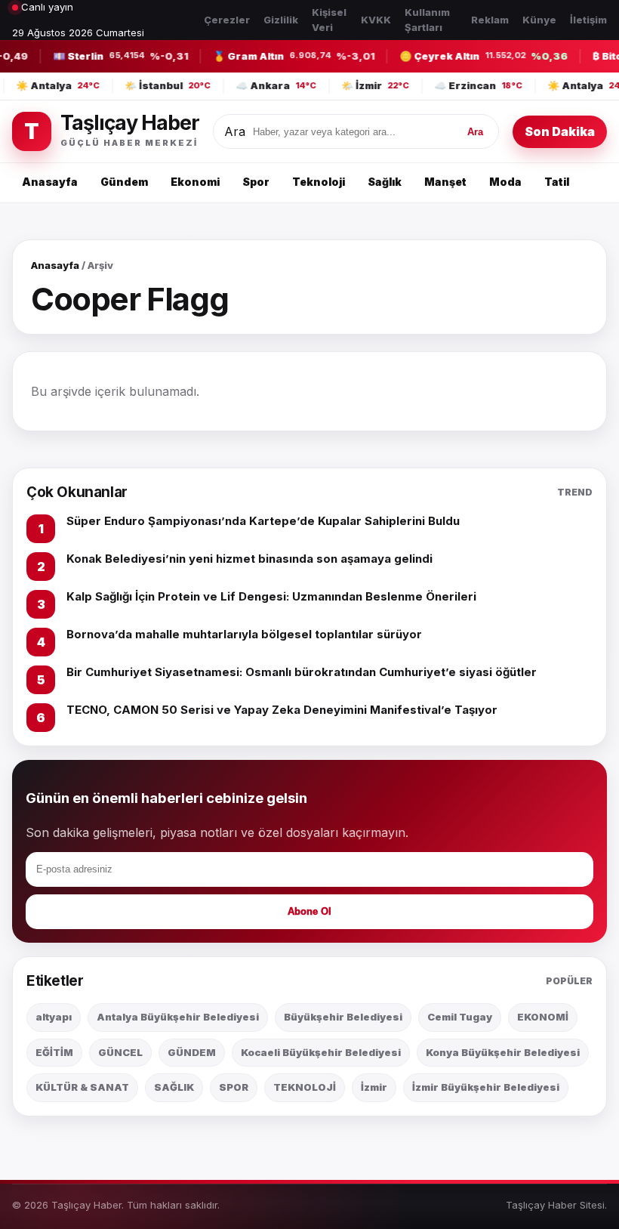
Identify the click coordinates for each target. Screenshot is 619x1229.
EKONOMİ (542, 1017)
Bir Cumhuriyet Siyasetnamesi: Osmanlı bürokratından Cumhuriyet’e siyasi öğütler (301, 672)
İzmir (374, 1087)
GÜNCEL (120, 1052)
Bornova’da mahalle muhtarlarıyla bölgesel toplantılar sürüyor (244, 634)
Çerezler (227, 20)
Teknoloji (318, 181)
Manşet (445, 181)
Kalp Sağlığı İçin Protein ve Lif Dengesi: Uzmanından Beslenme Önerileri (271, 596)
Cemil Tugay (459, 1017)
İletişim (588, 20)
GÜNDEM (192, 1052)
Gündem (124, 181)
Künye (539, 20)
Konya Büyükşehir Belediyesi (503, 1052)
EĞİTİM (54, 1052)
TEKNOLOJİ (304, 1087)
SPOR (233, 1087)
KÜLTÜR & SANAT (82, 1087)
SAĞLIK (174, 1087)
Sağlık (385, 181)
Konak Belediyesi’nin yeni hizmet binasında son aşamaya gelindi (249, 558)
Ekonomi (195, 181)
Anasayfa (50, 181)
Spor (255, 181)
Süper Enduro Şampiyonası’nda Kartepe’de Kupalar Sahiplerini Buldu (263, 521)
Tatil (556, 181)
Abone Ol (309, 911)
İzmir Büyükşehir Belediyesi (485, 1087)
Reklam (490, 20)
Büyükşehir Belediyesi (343, 1017)
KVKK (376, 20)
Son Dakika (560, 131)
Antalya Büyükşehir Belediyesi (178, 1017)
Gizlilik (280, 20)
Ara (234, 131)
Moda (505, 181)
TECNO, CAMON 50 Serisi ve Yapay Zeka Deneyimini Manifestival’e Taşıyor (281, 710)
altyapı (53, 1017)
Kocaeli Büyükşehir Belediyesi (321, 1052)
